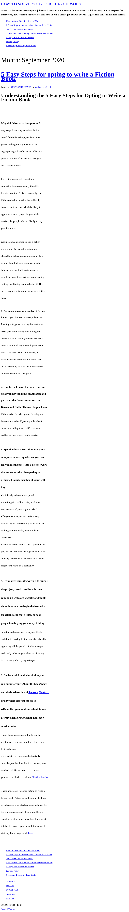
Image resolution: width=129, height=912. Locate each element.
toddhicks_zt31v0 (43, 86)
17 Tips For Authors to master (20, 37)
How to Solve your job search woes (41, 4)
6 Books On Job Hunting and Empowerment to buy (29, 33)
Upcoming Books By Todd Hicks (21, 45)
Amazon (33, 692)
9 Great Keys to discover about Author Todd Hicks (29, 25)
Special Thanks (8, 908)
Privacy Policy (12, 41)
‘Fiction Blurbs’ (40, 777)
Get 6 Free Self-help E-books (19, 29)
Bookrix (44, 692)
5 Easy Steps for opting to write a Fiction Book (57, 76)
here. (30, 833)
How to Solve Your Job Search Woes (23, 21)
